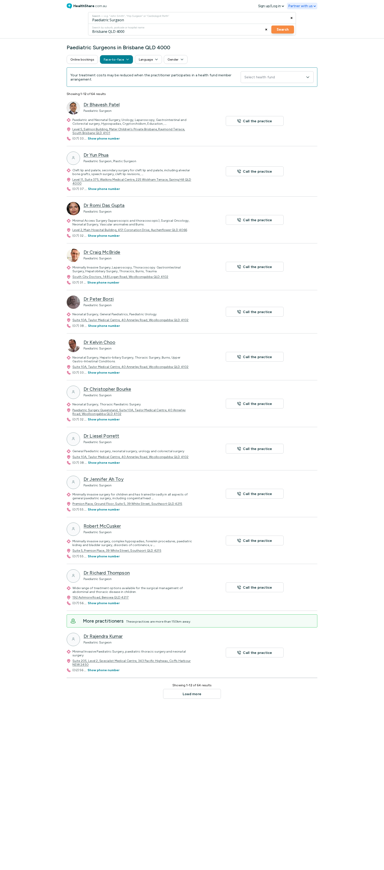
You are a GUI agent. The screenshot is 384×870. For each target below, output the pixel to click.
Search (283, 29)
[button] (82, 59)
